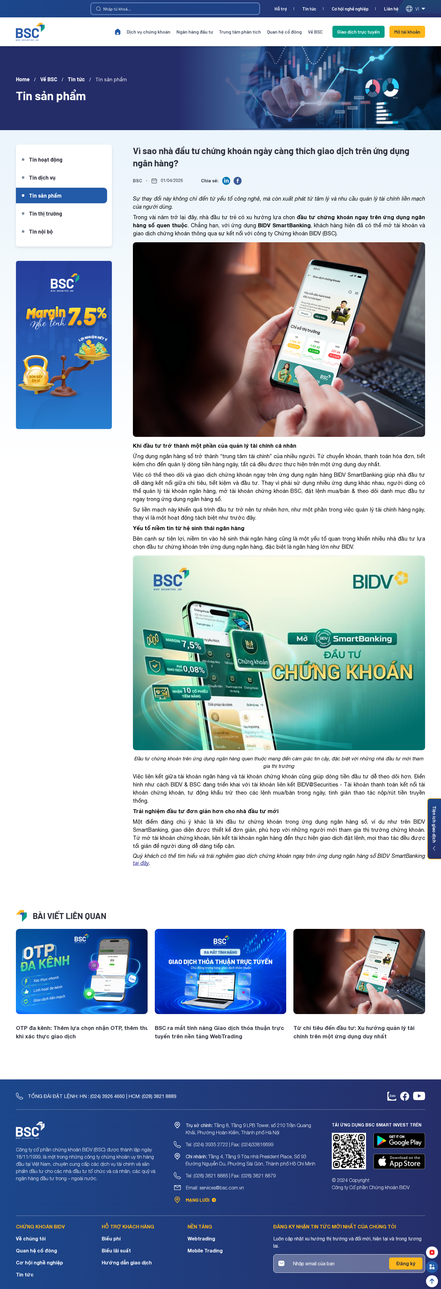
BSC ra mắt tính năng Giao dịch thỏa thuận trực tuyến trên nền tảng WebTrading (219, 1032)
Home (23, 79)
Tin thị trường (45, 213)
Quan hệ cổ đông (284, 31)
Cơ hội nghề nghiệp (350, 9)
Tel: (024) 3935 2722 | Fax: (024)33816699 (229, 1144)
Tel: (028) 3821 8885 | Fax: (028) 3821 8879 (231, 1175)
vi (417, 8)
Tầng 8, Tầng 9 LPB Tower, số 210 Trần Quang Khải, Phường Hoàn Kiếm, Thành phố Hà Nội (248, 1129)
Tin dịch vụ (42, 177)
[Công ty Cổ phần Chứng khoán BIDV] (30, 32)
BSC (137, 180)
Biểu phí (111, 1238)
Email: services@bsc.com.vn (215, 1187)
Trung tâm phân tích (240, 31)
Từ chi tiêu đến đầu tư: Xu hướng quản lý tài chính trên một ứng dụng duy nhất (354, 1032)
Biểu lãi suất (116, 1250)
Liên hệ (391, 9)
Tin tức (309, 9)
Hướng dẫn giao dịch (127, 1262)
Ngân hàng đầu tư (194, 31)
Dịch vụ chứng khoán (148, 31)
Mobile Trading (205, 1250)
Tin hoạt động (45, 159)
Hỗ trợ (280, 9)
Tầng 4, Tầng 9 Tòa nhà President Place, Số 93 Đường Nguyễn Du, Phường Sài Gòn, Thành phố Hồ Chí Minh (250, 1160)
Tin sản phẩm (45, 195)
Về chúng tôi (31, 1238)
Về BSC (315, 31)
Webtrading (201, 1238)
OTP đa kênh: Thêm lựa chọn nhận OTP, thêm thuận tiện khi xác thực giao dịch (82, 1032)
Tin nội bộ (41, 231)
